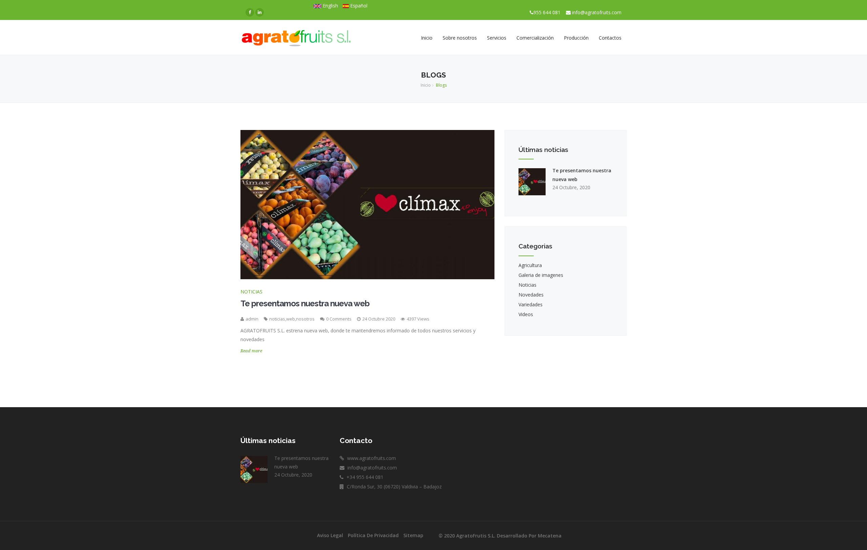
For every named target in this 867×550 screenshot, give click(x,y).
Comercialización (535, 38)
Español (358, 5)
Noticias (251, 291)
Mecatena (550, 535)
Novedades (531, 294)
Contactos (610, 38)
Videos (526, 314)
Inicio (426, 38)
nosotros (305, 319)
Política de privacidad (373, 535)
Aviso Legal (330, 535)
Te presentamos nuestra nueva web (304, 303)
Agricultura (530, 265)
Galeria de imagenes (541, 275)
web (290, 319)
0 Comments (339, 319)
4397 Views (418, 319)
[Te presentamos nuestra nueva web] (367, 204)
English (329, 5)
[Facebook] (250, 12)
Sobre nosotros (460, 38)
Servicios (496, 38)
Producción (576, 38)
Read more (251, 351)
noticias (277, 319)
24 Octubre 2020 (379, 319)
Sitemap (413, 535)
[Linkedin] (259, 12)
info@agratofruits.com (596, 12)
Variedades (531, 304)
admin (252, 319)
